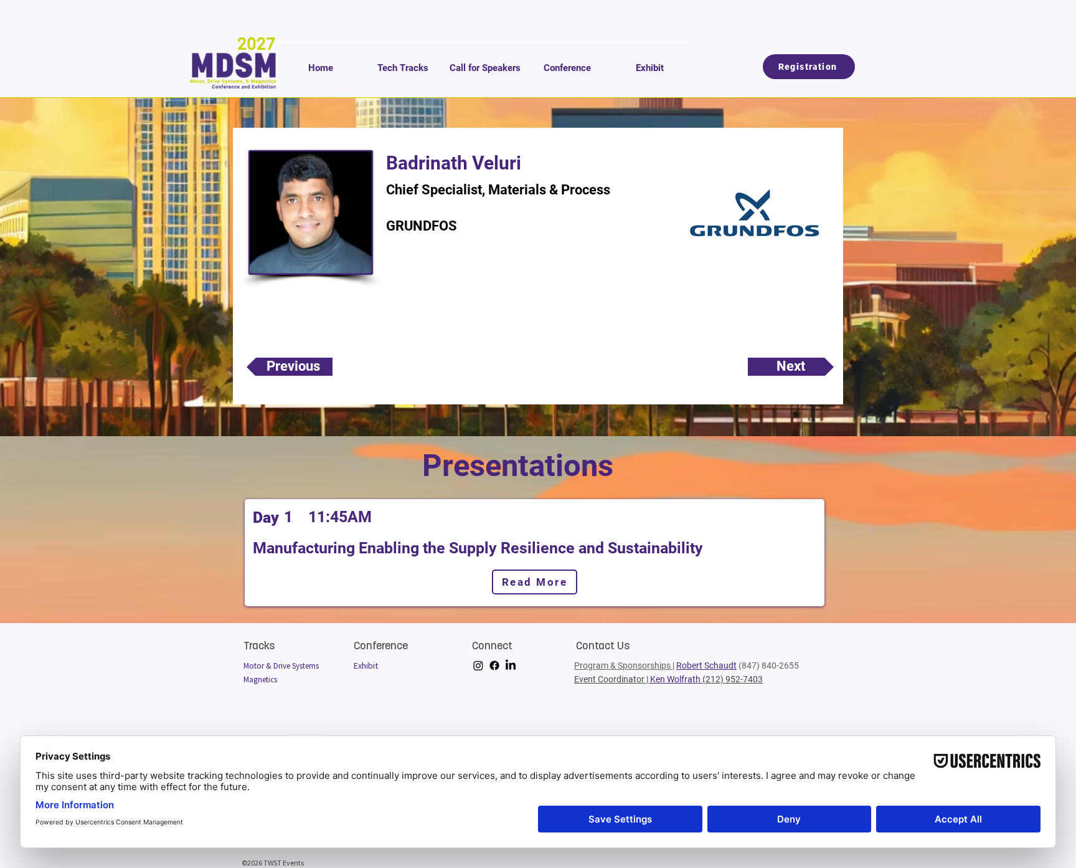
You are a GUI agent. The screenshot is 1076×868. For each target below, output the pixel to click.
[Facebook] (494, 665)
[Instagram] (478, 665)
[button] (403, 62)
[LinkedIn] (510, 665)
